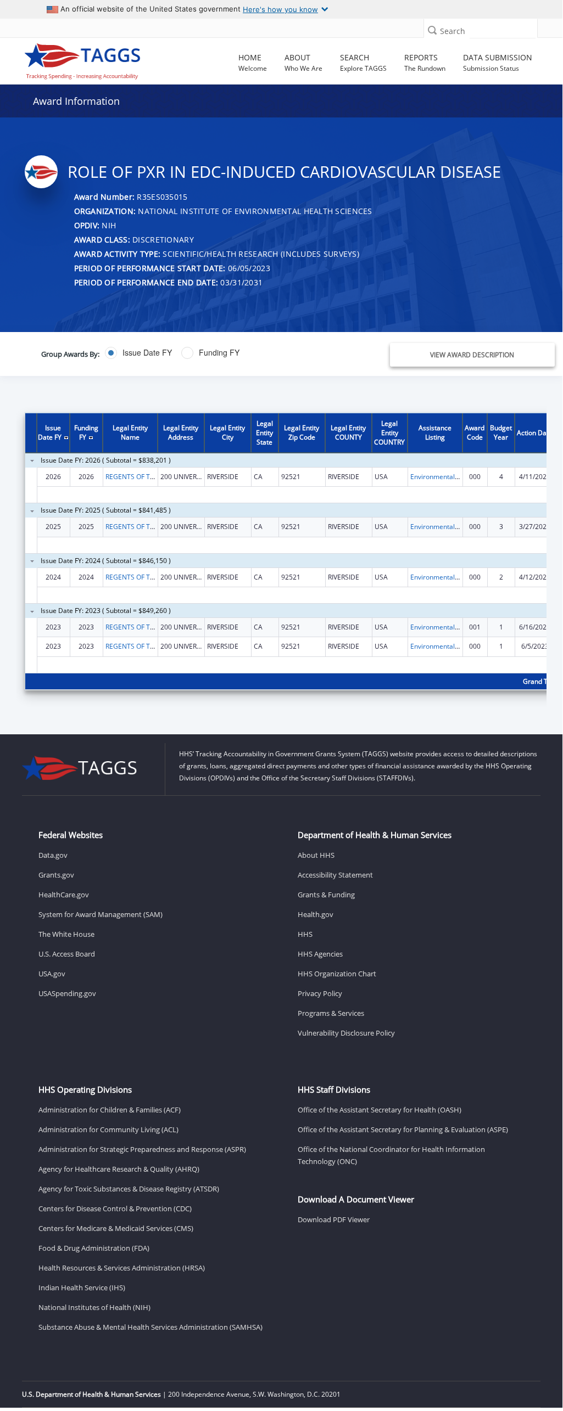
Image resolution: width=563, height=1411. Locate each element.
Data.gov (53, 855)
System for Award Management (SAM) (100, 914)
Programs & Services (331, 1013)
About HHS (316, 855)
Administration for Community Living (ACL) (108, 1129)
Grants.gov (56, 875)
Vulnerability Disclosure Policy (346, 1033)
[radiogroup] (209, 353)
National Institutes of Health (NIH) (94, 1307)
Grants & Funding (326, 895)
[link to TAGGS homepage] (83, 59)
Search (452, 31)
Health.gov (315, 914)
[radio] (138, 352)
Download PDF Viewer (334, 1219)
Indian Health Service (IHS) (81, 1287)
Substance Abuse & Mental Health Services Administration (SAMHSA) (150, 1327)
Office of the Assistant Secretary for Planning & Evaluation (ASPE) (403, 1129)
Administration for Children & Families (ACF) (109, 1110)
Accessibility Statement (335, 875)
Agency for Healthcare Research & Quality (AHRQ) (118, 1169)
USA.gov (51, 974)
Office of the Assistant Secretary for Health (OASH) (379, 1110)
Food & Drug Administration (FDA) (93, 1248)
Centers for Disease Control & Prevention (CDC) (115, 1208)
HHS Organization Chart (337, 974)
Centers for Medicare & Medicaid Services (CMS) (115, 1228)
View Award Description (472, 354)
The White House (66, 934)
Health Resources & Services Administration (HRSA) (121, 1268)
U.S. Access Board (66, 954)
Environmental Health (443, 476)
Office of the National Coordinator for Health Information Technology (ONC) (391, 1155)
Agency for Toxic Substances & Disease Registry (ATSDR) (128, 1189)
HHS (305, 934)
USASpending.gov (67, 993)
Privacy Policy (320, 993)
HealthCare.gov (63, 895)
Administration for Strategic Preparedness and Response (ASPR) (142, 1149)
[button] (432, 30)
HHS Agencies (320, 954)
